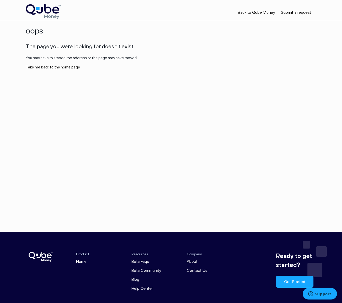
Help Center (142, 288)
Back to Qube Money (256, 12)
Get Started (294, 281)
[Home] (43, 17)
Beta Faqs (140, 261)
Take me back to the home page (53, 67)
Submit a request (296, 12)
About (192, 261)
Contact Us (197, 270)
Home (81, 261)
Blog (135, 279)
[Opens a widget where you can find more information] (319, 294)
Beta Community (146, 270)
